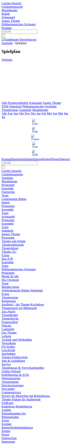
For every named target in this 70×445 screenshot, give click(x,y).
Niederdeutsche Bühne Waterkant (22, 290)
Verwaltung (9, 343)
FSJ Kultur (8, 346)
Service (6, 364)
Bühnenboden (10, 417)
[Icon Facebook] (35, 129)
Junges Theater (11, 20)
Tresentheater (10, 315)
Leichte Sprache (11, 3)
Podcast (6, 325)
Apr (54, 113)
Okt (21, 113)
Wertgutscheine (11, 378)
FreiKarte (7, 403)
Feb (43, 113)
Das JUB (7, 258)
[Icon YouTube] (35, 137)
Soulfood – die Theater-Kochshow (23, 304)
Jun (66, 113)
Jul (3, 117)
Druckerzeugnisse (13, 385)
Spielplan (7, 178)
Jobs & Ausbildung (13, 360)
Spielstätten (9, 353)
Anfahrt (6, 410)
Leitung (6, 336)
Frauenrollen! (10, 322)
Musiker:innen (10, 287)
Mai (60, 113)
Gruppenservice (11, 392)
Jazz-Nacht (8, 311)
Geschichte (8, 350)
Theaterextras (10, 110)
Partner (47, 159)
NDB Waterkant (12, 106)
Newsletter (8, 388)
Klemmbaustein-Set (14, 413)
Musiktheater (10, 10)
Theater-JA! (9, 251)
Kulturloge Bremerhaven (17, 406)
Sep (16, 113)
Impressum (8, 441)
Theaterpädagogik (13, 244)
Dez (33, 113)
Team (5, 195)
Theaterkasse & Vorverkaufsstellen (23, 367)
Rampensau (9, 301)
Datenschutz (9, 438)
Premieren (14, 103)
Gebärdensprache (12, 6)
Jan (39, 113)
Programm (8, 185)
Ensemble (8, 188)
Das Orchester (10, 279)
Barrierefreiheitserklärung (27, 159)
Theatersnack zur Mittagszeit (19, 308)
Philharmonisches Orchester (19, 24)
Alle (4, 103)
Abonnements (10, 381)
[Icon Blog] (35, 152)
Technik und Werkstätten (17, 339)
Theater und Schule (13, 241)
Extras (5, 255)
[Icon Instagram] (35, 122)
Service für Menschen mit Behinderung (26, 396)
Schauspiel (8, 17)
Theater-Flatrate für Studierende (21, 399)
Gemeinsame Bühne (14, 199)
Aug (10, 113)
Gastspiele (25, 110)
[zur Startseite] (19, 39)
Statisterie (7, 230)
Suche (5, 420)
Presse (55, 159)
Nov (27, 113)
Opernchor (8, 192)
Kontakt (6, 27)
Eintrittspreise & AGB (15, 374)
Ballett (6, 13)
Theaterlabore (10, 248)
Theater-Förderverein (15, 357)
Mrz (49, 113)
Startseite (7, 43)
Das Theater (9, 332)
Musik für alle (10, 276)
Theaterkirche (10, 318)
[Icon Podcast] (35, 145)
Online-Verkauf (11, 371)
